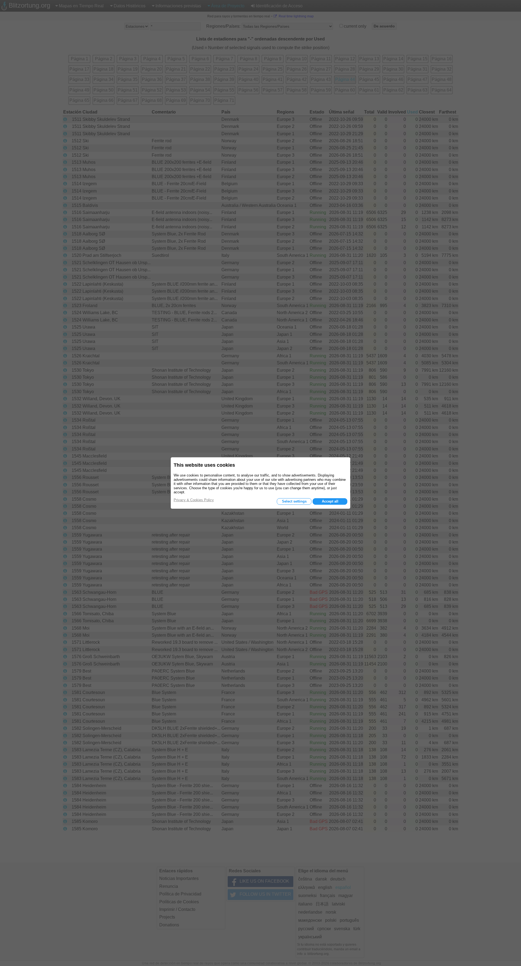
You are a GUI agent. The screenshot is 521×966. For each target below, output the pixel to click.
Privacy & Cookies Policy (194, 500)
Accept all (330, 501)
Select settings (294, 501)
